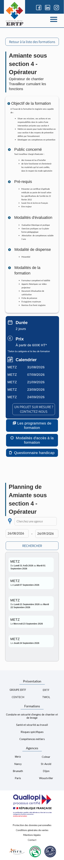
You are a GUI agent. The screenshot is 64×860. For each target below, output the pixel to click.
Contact (32, 839)
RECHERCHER (32, 545)
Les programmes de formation (31, 425)
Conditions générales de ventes (32, 830)
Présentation (32, 681)
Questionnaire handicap (32, 453)
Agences (32, 748)
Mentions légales (32, 835)
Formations (32, 706)
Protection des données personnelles (32, 825)
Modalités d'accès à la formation (32, 440)
